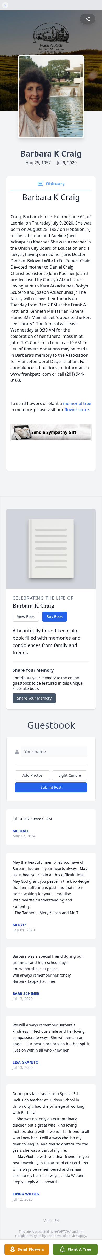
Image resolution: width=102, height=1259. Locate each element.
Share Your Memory (34, 698)
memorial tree (77, 403)
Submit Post (51, 787)
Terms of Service (65, 1236)
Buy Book (55, 616)
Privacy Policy (36, 1236)
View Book (26, 616)
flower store (77, 410)
